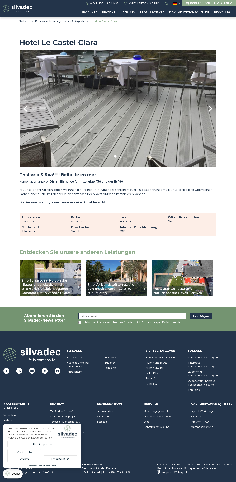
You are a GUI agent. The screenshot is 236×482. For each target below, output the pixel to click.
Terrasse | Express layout (65, 421)
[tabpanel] (118, 108)
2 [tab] (121, 156)
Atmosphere (74, 371)
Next (210, 108)
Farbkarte (110, 368)
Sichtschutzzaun (160, 350)
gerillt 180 (115, 181)
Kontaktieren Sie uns (144, 3)
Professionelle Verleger (49, 21)
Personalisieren (60, 458)
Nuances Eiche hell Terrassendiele (78, 364)
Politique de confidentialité (200, 468)
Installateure (10, 420)
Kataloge (196, 416)
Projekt (108, 12)
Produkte (89, 12)
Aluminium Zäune (156, 362)
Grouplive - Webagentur (175, 472)
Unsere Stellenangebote (158, 416)
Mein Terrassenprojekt (63, 416)
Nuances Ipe (74, 357)
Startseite (24, 21)
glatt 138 (94, 181)
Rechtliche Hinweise (169, 468)
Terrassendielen (106, 411)
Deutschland (175, 3)
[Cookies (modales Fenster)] (13, 474)
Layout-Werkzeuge (202, 411)
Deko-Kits (152, 373)
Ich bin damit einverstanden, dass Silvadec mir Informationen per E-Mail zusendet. (132, 322)
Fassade (195, 350)
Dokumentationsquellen (189, 12)
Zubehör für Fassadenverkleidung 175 (203, 373)
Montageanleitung (202, 427)
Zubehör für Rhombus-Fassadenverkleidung (202, 382)
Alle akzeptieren (42, 444)
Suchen (168, 3)
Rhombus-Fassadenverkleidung (201, 364)
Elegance (110, 357)
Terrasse (74, 350)
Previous (26, 108)
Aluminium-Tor (154, 368)
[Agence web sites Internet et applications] (158, 472)
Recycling (222, 12)
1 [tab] (115, 156)
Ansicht (25, 262)
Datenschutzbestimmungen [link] (42, 465)
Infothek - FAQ (200, 421)
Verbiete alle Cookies (24, 455)
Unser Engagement (156, 411)
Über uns (127, 12)
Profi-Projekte (152, 12)
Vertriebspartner (13, 415)
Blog (147, 421)
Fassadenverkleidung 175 (203, 357)
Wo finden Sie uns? (104, 3)
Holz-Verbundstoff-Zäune (161, 357)
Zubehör (110, 362)
